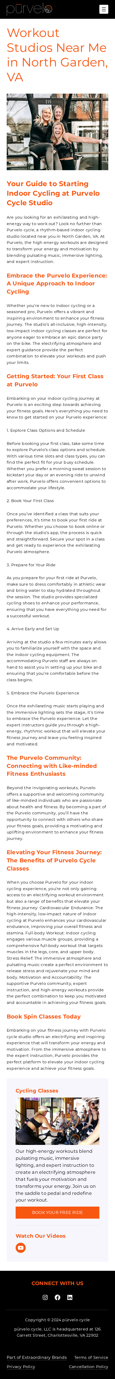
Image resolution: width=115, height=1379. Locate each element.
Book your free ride (57, 1212)
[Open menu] (103, 9)
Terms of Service (91, 1357)
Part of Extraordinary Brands (37, 1357)
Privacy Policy (21, 1366)
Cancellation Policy (88, 1366)
